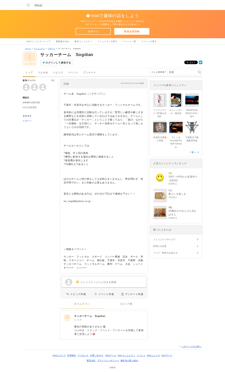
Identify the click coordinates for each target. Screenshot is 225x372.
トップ (29, 72)
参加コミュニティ (83, 41)
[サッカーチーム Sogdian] (67, 317)
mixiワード (166, 355)
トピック (58, 72)
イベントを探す (149, 41)
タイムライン (82, 304)
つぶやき (43, 72)
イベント (73, 72)
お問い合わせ (96, 355)
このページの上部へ (191, 346)
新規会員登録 (132, 31)
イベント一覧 (129, 41)
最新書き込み (62, 41)
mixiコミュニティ (126, 355)
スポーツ (51, 49)
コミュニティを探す (107, 41)
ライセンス (83, 355)
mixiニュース (153, 355)
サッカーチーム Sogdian (89, 316)
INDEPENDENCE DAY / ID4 (192, 113)
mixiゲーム (110, 355)
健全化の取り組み (129, 360)
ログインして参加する (58, 62)
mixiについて (59, 355)
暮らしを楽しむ (177, 193)
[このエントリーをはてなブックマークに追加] (200, 63)
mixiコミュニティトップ (38, 41)
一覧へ (192, 152)
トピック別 (126, 304)
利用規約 (71, 355)
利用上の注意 (160, 246)
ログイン (93, 31)
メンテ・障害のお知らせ (165, 253)
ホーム (28, 49)
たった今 (78, 320)
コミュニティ (39, 49)
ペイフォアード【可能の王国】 (160, 113)
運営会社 (91, 360)
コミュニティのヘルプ (164, 239)
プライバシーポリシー (108, 360)
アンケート (89, 72)
